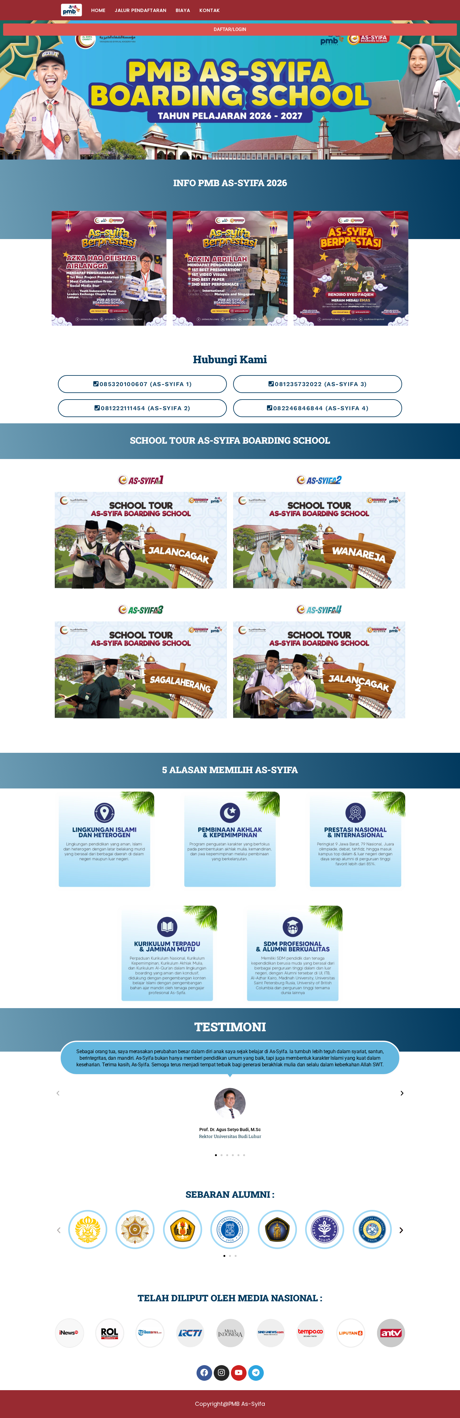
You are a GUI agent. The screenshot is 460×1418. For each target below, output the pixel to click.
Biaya (183, 10)
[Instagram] (221, 1373)
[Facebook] (204, 1373)
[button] (230, 29)
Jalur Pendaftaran (140, 10)
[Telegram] (256, 1373)
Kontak (210, 10)
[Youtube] (239, 1373)
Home (98, 10)
